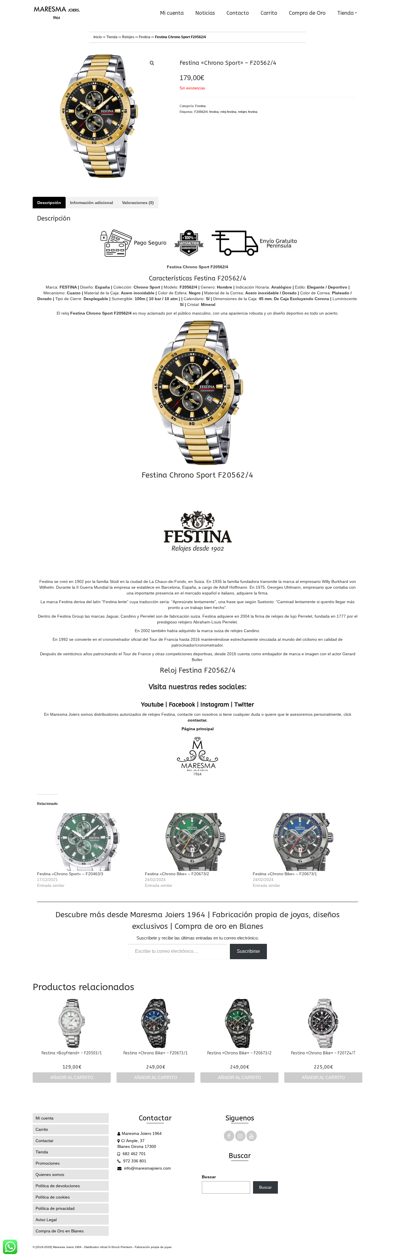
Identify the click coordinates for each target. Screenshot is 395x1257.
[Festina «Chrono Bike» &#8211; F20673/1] (304, 842)
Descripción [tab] (49, 202)
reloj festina (228, 111)
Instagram (214, 704)
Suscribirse (248, 951)
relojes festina (247, 111)
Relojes (128, 37)
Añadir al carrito (71, 1077)
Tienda (111, 37)
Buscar (209, 1177)
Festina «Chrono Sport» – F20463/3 (70, 873)
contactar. (197, 720)
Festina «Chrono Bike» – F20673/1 (285, 873)
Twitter (244, 704)
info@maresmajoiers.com (147, 1168)
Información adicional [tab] (91, 202)
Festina (144, 37)
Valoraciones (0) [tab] (138, 202)
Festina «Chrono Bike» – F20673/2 (177, 873)
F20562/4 (201, 111)
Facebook (182, 704)
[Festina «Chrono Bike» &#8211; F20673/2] (196, 842)
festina (214, 111)
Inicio (97, 37)
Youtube (152, 704)
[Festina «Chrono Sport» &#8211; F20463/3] (88, 842)
